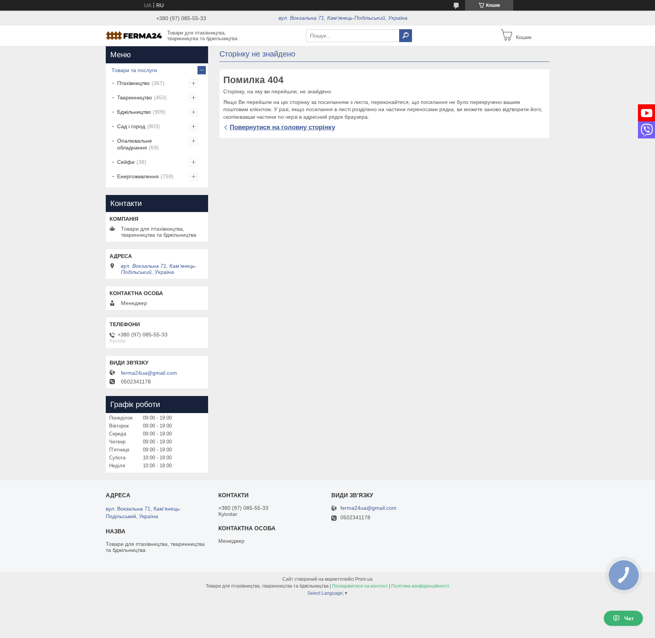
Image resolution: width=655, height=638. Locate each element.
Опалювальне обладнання (134, 144)
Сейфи (126, 162)
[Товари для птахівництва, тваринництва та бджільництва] (134, 35)
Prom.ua (364, 579)
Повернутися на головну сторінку (282, 127)
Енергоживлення (138, 176)
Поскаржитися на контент (360, 586)
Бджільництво (134, 112)
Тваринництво (134, 97)
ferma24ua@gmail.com (149, 373)
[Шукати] (405, 35)
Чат (629, 618)
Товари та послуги (134, 70)
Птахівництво (133, 83)
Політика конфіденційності (420, 586)
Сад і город (131, 126)
